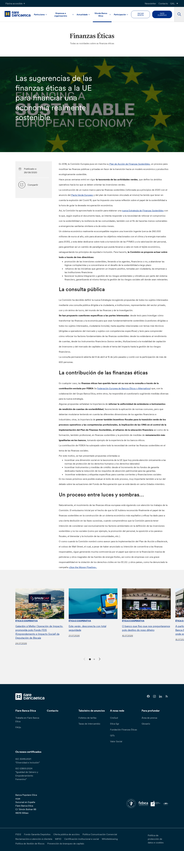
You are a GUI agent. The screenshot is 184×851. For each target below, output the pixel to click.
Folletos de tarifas (87, 717)
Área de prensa (149, 717)
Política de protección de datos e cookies (156, 839)
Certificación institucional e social (81, 838)
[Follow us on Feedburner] (167, 696)
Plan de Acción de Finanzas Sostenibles (129, 163)
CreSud (114, 717)
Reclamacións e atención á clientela (33, 838)
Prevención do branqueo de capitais (65, 843)
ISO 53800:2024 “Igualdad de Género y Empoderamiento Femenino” (26, 774)
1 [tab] (89, 659)
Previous (84, 658)
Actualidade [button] (82, 14)
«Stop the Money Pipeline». (83, 567)
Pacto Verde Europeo (82, 195)
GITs (112, 735)
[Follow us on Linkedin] (160, 696)
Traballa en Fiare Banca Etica (27, 719)
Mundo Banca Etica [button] (101, 14)
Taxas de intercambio (89, 723)
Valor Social (116, 741)
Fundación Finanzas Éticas (123, 729)
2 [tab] (94, 659)
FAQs (18, 727)
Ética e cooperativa (26, 620)
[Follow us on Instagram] (154, 696)
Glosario (146, 723)
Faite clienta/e (162, 14)
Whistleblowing (110, 838)
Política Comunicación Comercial (100, 834)
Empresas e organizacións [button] (60, 14)
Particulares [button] (39, 14)
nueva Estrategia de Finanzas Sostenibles (143, 210)
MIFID (58, 838)
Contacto (163, 3)
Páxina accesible (14, 3)
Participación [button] (120, 14)
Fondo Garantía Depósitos (37, 834)
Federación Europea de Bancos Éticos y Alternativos (123, 388)
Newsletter (150, 3)
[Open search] (179, 14)
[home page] (17, 14)
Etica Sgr (114, 723)
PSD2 (18, 834)
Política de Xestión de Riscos (29, 843)
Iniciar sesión (140, 14)
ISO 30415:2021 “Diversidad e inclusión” (27, 760)
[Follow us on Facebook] (148, 696)
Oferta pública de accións (66, 834)
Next (100, 659)
